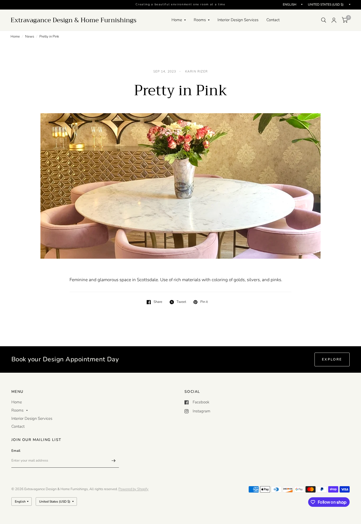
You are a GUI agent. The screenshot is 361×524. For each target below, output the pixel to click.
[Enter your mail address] (113, 461)
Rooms (200, 19)
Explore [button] (332, 359)
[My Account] (334, 20)
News (29, 36)
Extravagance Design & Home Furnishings (73, 20)
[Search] (323, 20)
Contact (273, 19)
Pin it (203, 302)
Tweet (181, 302)
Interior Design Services (237, 19)
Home (177, 19)
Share (158, 302)
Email (15, 450)
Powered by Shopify (133, 489)
